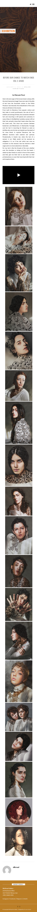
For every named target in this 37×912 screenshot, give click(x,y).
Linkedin (25, 899)
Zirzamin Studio (27, 909)
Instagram (6, 899)
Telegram (19, 899)
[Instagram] (19, 907)
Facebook (13, 899)
